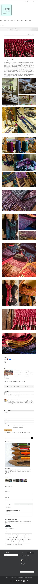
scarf (6, 541)
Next (32, 34)
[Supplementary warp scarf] (19, 374)
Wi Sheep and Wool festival (10, 544)
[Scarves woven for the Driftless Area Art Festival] (21, 480)
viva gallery (21, 542)
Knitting (11, 539)
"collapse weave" (8, 534)
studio (28, 541)
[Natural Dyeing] (29, 374)
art (20, 534)
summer (7, 542)
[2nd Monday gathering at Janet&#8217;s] (8, 372)
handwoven (27, 537)
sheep (13, 541)
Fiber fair (10, 537)
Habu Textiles (22, 537)
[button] (2, 25)
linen (15, 539)
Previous (29, 34)
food (14, 537)
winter (28, 542)
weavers (25, 542)
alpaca (18, 534)
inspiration (7, 539)
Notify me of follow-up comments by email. (19, 425)
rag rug (25, 539)
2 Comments (23, 381)
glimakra (17, 537)
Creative (14, 381)
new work (21, 539)
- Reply (19, 392)
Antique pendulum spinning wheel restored (13, 510)
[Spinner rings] (7, 480)
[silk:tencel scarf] (19, 48)
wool (16, 544)
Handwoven (19, 381)
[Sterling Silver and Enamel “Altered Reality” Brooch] (14, 480)
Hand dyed (16, 381)
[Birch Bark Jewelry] (25, 480)
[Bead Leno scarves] (18, 480)
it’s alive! (7, 506)
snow (18, 541)
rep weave (29, 539)
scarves (10, 541)
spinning (21, 541)
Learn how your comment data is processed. (23, 432)
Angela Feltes (6, 381)
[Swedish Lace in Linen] (10, 480)
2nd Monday (14, 534)
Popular (10, 504)
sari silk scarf (23, 563)
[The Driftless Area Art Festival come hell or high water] (22, 560)
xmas (19, 544)
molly (18, 539)
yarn (21, 544)
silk (15, 541)
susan (10, 542)
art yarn (24, 534)
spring (25, 541)
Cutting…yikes (8, 514)
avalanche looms (28, 534)
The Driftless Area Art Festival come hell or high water (28, 559)
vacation (16, 542)
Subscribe (8, 526)
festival (7, 537)
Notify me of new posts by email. (18, 427)
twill (13, 542)
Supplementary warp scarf (25, 555)
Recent (19, 504)
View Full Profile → (8, 473)
